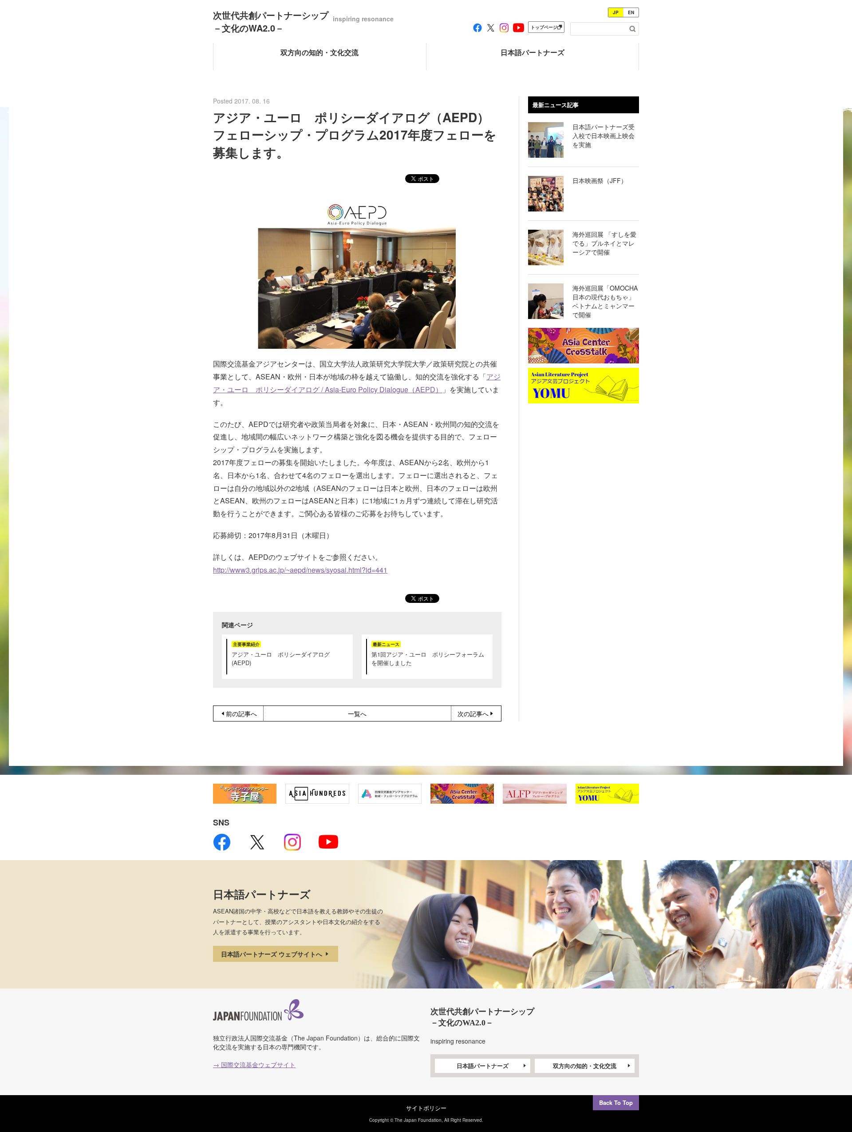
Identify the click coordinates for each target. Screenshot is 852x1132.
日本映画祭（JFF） (599, 180)
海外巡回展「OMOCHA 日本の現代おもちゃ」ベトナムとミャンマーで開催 (608, 301)
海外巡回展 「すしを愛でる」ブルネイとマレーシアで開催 (604, 243)
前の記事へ (241, 713)
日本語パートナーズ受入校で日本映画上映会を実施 (603, 135)
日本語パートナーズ (483, 1065)
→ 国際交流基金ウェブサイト (254, 1064)
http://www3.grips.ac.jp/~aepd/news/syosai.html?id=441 (300, 570)
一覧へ (357, 713)
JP (616, 12)
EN (631, 12)
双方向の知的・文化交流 (584, 1065)
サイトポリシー (426, 1108)
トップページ (544, 27)
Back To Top (616, 1102)
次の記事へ (473, 713)
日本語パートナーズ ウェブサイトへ (272, 953)
